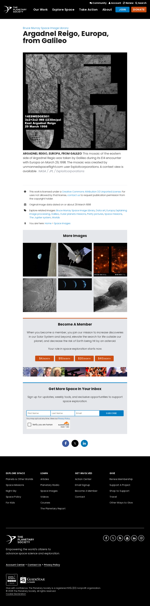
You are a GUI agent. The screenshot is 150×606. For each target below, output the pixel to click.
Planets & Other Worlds (19, 479)
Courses (45, 502)
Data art (100, 210)
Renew (129, 3)
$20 (84, 358)
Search (142, 3)
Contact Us (34, 564)
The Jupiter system (40, 217)
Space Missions (15, 485)
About (107, 9)
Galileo (55, 214)
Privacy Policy (64, 418)
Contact (80, 496)
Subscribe (111, 413)
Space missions (113, 214)
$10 (64, 358)
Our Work (40, 9)
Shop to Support (119, 491)
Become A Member (86, 491)
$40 (104, 358)
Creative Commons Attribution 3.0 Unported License (91, 191)
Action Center (83, 479)
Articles (44, 479)
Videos (44, 496)
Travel (113, 496)
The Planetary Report (52, 508)
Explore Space (63, 9)
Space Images (62, 223)
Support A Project (120, 485)
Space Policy (13, 496)
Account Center (15, 564)
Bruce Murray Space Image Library (46, 28)
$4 (44, 358)
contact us (73, 195)
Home (48, 223)
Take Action (88, 9)
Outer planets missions (73, 214)
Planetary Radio (49, 485)
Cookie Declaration (16, 593)
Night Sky (11, 491)
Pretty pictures (95, 214)
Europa (110, 210)
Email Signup (82, 485)
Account (116, 3)
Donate (139, 9)
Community (99, 3)
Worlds (56, 217)
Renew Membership (121, 479)
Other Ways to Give (121, 502)
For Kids (10, 502)
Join (122, 9)
